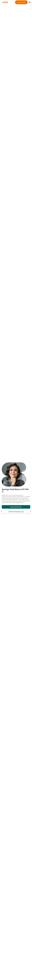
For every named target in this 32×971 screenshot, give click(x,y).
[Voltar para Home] (5, 2)
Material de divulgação (15, 511)
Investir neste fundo (16, 507)
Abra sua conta (21, 2)
